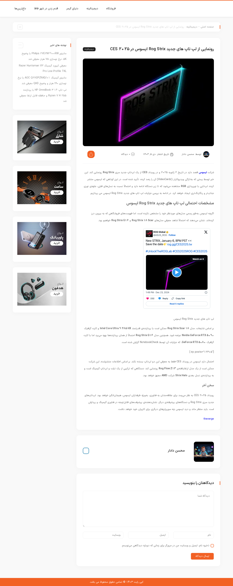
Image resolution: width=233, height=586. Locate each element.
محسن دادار (188, 154)
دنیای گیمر (72, 9)
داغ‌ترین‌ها (20, 9)
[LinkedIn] (86, 451)
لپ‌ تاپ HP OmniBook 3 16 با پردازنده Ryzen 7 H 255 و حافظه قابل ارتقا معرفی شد (42, 95)
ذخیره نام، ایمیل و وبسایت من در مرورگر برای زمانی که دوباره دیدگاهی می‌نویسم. (165, 546)
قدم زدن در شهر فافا (46, 9)
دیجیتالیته (92, 9)
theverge (208, 419)
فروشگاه (111, 9)
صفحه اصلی (207, 27)
